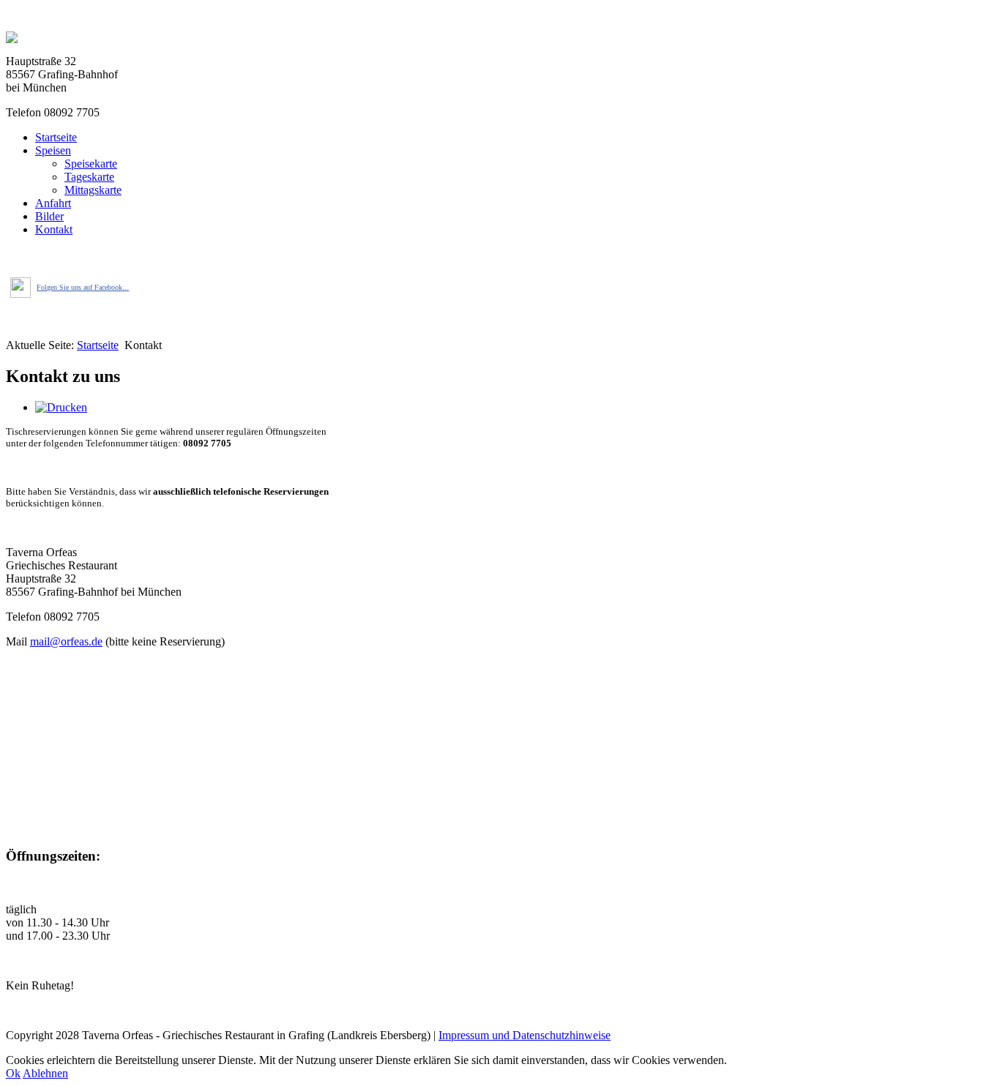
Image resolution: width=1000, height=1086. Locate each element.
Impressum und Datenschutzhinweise (525, 1035)
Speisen (53, 150)
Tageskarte (89, 177)
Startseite (56, 137)
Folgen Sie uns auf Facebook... (83, 287)
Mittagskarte (93, 190)
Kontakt (53, 229)
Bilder (49, 216)
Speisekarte (90, 163)
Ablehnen (45, 1073)
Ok (13, 1073)
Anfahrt (53, 203)
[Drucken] (61, 407)
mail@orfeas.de (66, 641)
